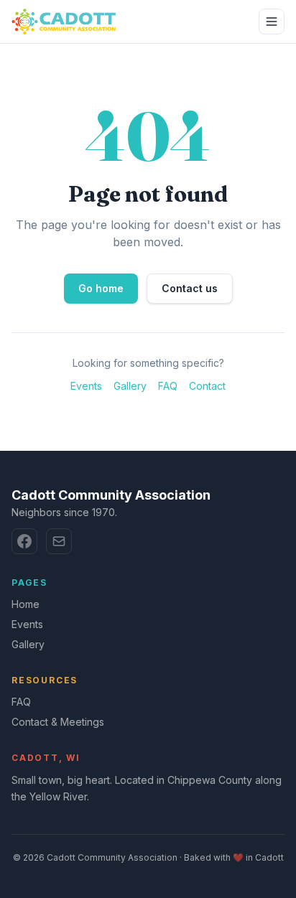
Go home (101, 288)
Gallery (130, 386)
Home (25, 604)
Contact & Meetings (57, 722)
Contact (207, 386)
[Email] (59, 541)
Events (86, 386)
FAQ (167, 386)
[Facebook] (24, 541)
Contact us (190, 288)
